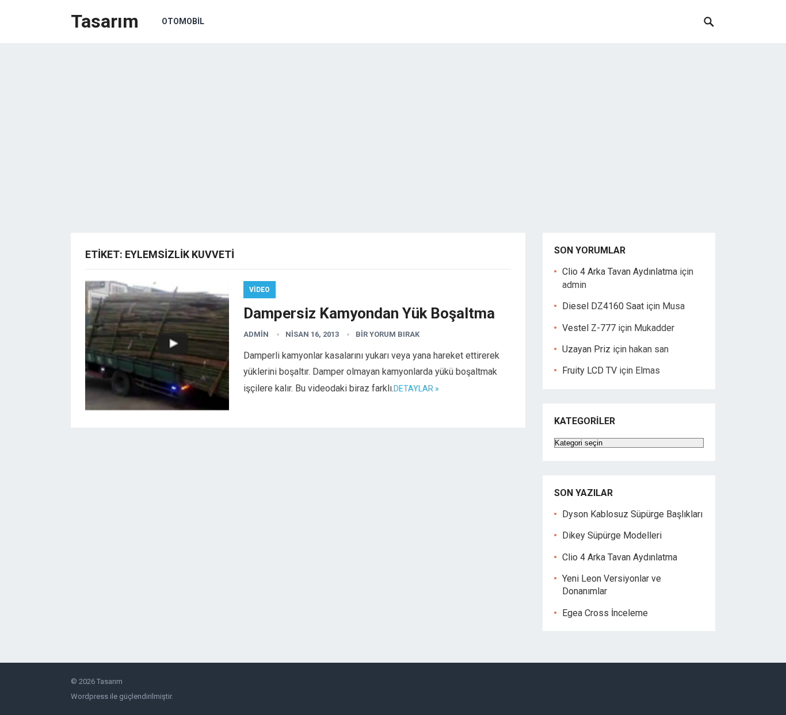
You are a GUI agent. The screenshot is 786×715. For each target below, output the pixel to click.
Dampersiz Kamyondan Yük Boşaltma (369, 313)
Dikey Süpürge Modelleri (612, 535)
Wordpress (89, 696)
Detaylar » (416, 388)
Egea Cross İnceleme (605, 613)
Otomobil (183, 21)
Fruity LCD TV (589, 370)
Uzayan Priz (586, 349)
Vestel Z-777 (589, 327)
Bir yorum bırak (387, 334)
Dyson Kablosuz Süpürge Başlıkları (632, 514)
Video (259, 290)
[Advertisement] (393, 129)
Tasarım (105, 21)
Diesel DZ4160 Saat (603, 306)
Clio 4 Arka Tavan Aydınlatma (619, 271)
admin (256, 334)
